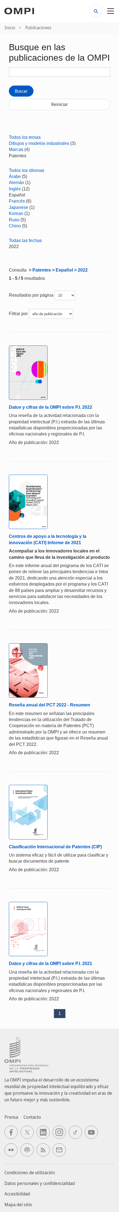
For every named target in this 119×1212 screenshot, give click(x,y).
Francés (17, 201)
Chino (15, 226)
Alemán (16, 182)
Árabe (15, 176)
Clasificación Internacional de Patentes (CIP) (55, 846)
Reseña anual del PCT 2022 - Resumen (49, 705)
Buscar (21, 91)
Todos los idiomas (26, 170)
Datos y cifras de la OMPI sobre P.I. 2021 (50, 963)
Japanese (18, 207)
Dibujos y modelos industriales (39, 143)
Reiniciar (59, 104)
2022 (83, 270)
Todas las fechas (25, 240)
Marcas (16, 149)
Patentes (41, 270)
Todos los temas (25, 137)
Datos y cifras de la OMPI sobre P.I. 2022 (50, 407)
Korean (16, 213)
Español (64, 270)
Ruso (14, 219)
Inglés (15, 189)
